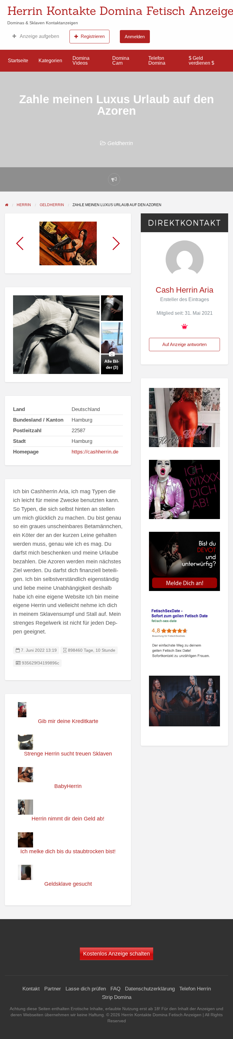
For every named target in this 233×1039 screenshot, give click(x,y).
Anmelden (135, 36)
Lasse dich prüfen (86, 989)
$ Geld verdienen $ (201, 61)
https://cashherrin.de (95, 452)
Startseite (18, 60)
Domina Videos (81, 61)
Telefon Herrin (195, 989)
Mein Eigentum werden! (195, 9)
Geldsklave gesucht (68, 884)
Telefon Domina (156, 61)
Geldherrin (120, 143)
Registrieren (93, 36)
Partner (52, 989)
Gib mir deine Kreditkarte (68, 721)
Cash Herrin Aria (184, 290)
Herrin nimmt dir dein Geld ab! (68, 819)
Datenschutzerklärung (150, 989)
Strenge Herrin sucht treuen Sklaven (68, 754)
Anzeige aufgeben (39, 36)
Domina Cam (120, 61)
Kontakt (31, 989)
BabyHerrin (68, 786)
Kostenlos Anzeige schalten (116, 954)
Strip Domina (116, 997)
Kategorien (50, 60)
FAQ (115, 989)
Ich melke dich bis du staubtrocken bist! (68, 851)
